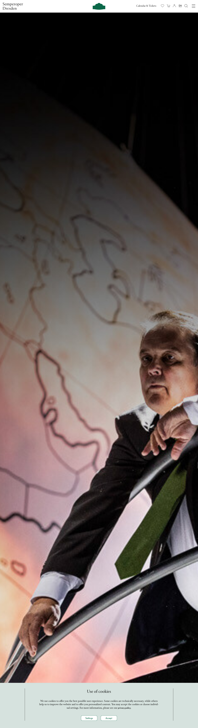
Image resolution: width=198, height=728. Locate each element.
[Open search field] (186, 5)
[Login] (174, 5)
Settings (89, 718)
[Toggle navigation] (193, 5)
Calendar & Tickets (146, 6)
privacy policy (124, 708)
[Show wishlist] (162, 5)
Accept (109, 718)
